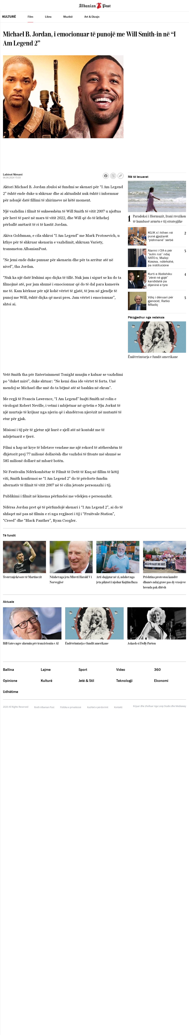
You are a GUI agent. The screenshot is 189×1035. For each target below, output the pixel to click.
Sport (83, 670)
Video (120, 670)
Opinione (10, 681)
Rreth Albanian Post (44, 707)
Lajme (46, 670)
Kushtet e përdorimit (97, 707)
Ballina (8, 670)
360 (157, 670)
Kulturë (9, 16)
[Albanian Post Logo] (94, 5)
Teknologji (124, 681)
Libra (48, 16)
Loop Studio (165, 706)
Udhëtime (10, 692)
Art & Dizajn (91, 16)
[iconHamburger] (9, 5)
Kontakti (118, 707)
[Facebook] (106, 176)
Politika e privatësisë (70, 707)
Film (30, 16)
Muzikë (68, 16)
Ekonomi (161, 681)
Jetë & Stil (86, 681)
